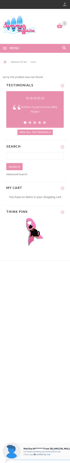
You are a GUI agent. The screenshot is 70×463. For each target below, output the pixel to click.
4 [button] (39, 120)
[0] (60, 27)
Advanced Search (16, 174)
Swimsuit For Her (19, 62)
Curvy (33, 62)
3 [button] (34, 120)
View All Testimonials (35, 132)
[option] (35, 112)
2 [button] (29, 120)
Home (5, 62)
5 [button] (44, 120)
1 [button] (24, 120)
